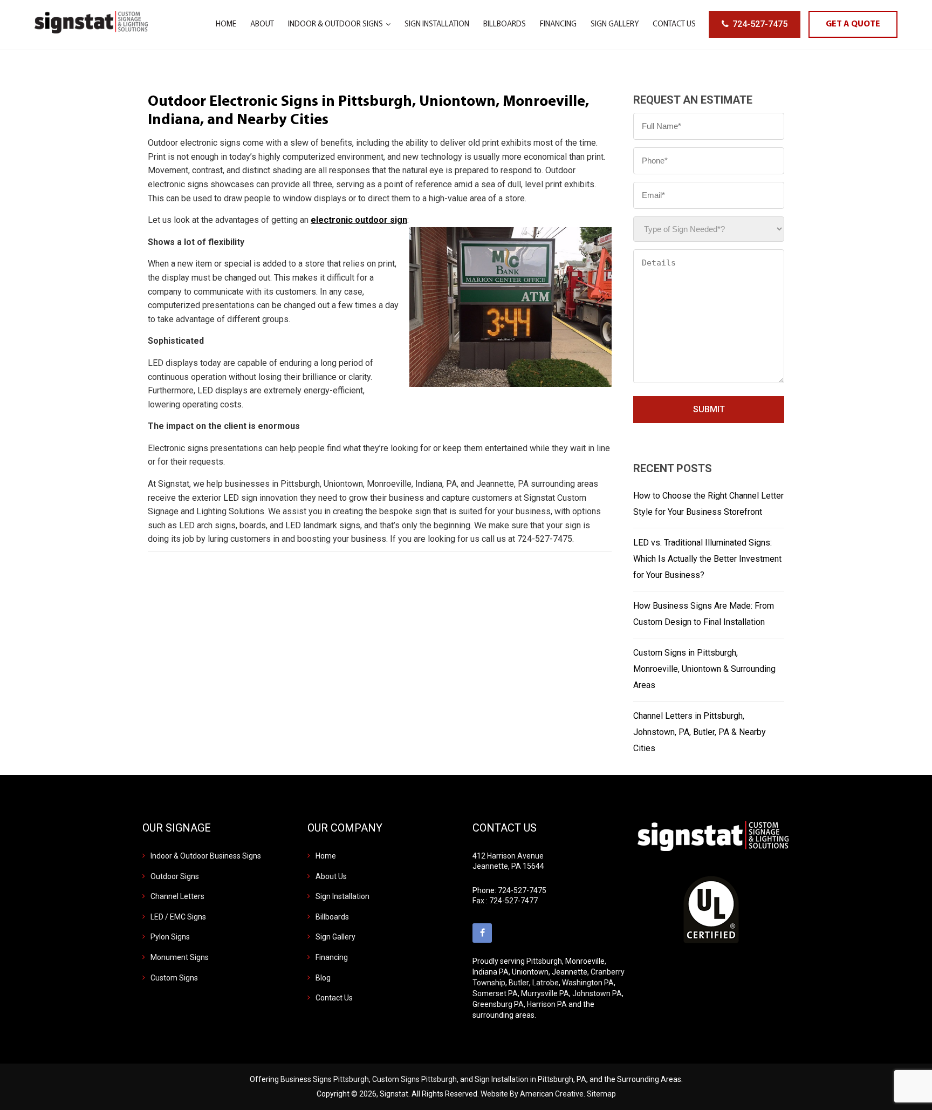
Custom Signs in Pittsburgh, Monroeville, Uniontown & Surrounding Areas (704, 669)
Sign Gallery (335, 936)
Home (326, 856)
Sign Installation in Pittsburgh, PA (530, 1079)
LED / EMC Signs (178, 916)
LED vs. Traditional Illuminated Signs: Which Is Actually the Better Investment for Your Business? (707, 558)
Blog (323, 977)
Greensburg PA (498, 1004)
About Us (331, 876)
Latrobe (545, 982)
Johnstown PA (597, 993)
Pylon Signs (170, 936)
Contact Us (334, 997)
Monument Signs (179, 957)
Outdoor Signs (174, 876)
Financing (332, 957)
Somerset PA (495, 993)
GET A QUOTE (853, 24)
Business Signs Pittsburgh (324, 1079)
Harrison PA (547, 1004)
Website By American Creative (532, 1093)
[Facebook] (482, 933)
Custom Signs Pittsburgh (414, 1079)
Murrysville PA (545, 993)
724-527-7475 (759, 24)
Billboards (332, 916)
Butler (519, 982)
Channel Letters (177, 896)
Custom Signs (174, 977)
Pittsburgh (544, 961)
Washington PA (588, 982)
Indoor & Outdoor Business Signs (205, 856)
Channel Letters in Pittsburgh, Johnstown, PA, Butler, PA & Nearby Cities (699, 732)
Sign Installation (342, 896)
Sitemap (601, 1093)
